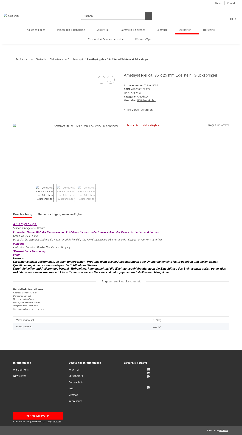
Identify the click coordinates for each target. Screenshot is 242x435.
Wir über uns (21, 369)
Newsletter (19, 375)
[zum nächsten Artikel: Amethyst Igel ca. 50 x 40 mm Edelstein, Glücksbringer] (225, 59)
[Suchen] (148, 16)
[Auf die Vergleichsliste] (101, 80)
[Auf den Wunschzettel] (111, 80)
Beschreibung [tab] (22, 214)
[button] (211, 19)
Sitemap (73, 394)
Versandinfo (76, 375)
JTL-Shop (223, 430)
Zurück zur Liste (24, 59)
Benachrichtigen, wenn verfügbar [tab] (60, 214)
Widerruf (74, 369)
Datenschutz (76, 382)
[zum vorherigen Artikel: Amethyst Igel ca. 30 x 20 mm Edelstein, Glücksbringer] (217, 59)
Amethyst (142, 96)
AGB (71, 388)
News (218, 3)
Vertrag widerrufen (37, 415)
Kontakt (231, 3)
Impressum (75, 401)
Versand (57, 421)
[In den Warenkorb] (16, 71)
